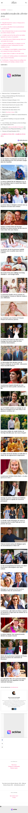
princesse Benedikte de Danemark (15, 127)
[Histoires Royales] (14, 2)
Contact (14, 797)
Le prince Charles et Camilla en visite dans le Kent (13, 53)
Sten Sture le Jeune (10, 112)
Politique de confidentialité (14, 766)
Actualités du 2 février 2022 (7, 134)
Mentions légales (14, 768)
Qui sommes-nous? (14, 795)
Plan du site (14, 764)
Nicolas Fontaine (5, 19)
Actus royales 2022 (14, 687)
